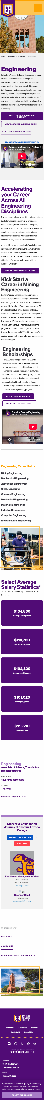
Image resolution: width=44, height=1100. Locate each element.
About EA (34, 1027)
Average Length (6, 776)
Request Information (20, 837)
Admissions (7, 946)
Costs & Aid (15, 1032)
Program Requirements (13, 797)
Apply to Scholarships (18, 396)
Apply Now (22, 843)
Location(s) (5, 785)
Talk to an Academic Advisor (16, 131)
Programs (21, 56)
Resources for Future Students (18, 956)
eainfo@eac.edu (22, 885)
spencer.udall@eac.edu (22, 901)
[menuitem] (10, 1027)
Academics (11, 56)
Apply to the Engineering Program (22, 116)
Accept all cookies (22, 1095)
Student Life (28, 1032)
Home (3, 56)
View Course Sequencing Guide (21, 124)
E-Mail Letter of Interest (19, 403)
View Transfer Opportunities (20, 270)
